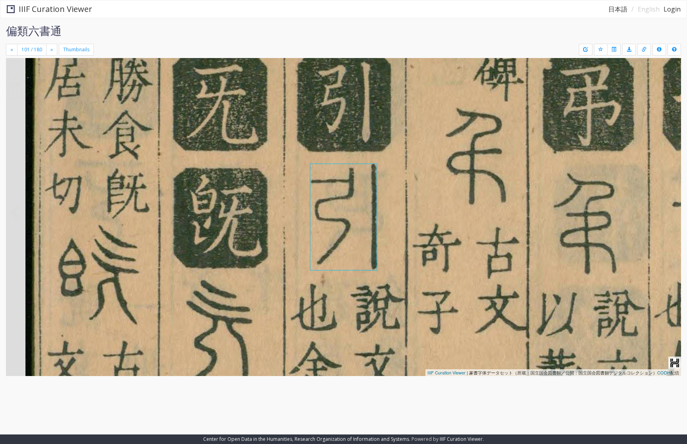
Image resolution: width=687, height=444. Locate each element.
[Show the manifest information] (659, 50)
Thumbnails (76, 49)
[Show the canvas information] (644, 50)
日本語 (617, 9)
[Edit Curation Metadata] (585, 50)
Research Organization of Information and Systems (352, 439)
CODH (663, 372)
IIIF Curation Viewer (55, 9)
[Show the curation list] (614, 50)
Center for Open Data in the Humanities (247, 439)
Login (672, 9)
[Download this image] (629, 50)
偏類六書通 (34, 30)
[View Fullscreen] (15, 92)
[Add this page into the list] (600, 50)
